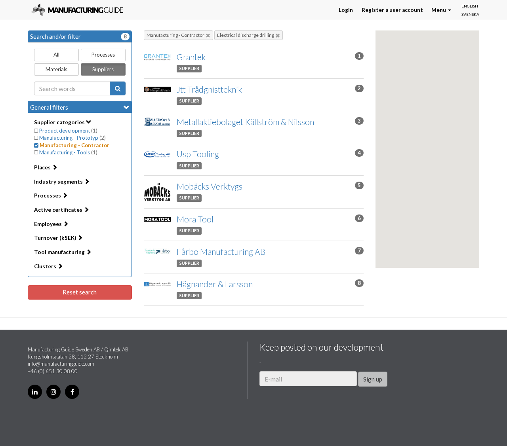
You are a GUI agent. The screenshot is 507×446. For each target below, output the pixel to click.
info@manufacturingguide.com (61, 364)
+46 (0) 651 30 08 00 (53, 371)
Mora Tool (195, 219)
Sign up (372, 379)
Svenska (470, 14)
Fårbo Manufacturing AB (221, 251)
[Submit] (118, 88)
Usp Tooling (198, 154)
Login (346, 10)
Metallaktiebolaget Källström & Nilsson (245, 122)
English (469, 6)
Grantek (191, 57)
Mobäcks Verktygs (209, 186)
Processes (103, 54)
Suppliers (103, 69)
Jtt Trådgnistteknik (209, 89)
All (56, 54)
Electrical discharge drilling (245, 35)
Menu (439, 10)
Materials (56, 69)
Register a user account (392, 10)
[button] (404, 157)
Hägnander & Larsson (215, 284)
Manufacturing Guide (77, 10)
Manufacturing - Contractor (175, 35)
